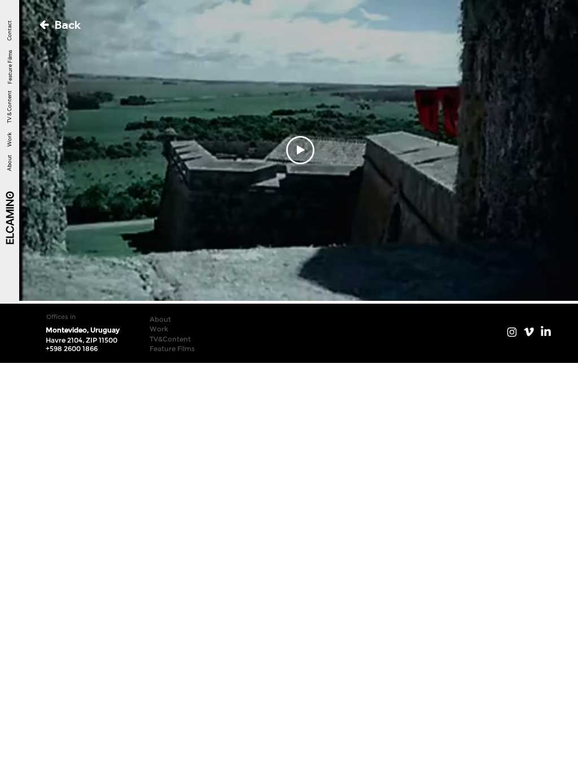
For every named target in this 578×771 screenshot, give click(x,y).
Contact (9, 30)
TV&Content (170, 339)
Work (9, 139)
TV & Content (9, 107)
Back (68, 25)
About (9, 163)
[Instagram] (512, 332)
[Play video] (300, 150)
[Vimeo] (529, 332)
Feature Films (9, 67)
